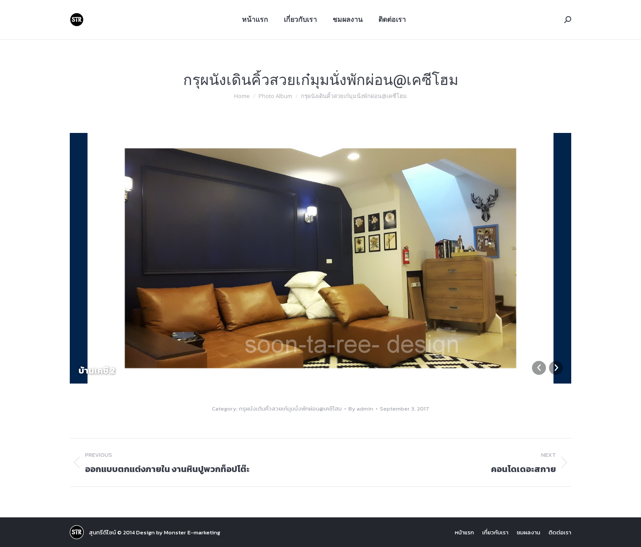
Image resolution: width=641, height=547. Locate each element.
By (360, 408)
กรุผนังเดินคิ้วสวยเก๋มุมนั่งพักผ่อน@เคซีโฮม (290, 408)
